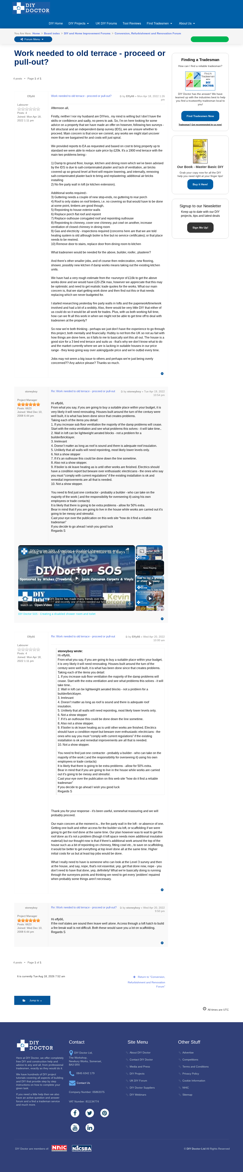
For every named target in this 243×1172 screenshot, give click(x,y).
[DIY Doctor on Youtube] (75, 1127)
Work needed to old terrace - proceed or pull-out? (89, 57)
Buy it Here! (200, 184)
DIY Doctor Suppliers (142, 1087)
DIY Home (56, 23)
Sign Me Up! (200, 227)
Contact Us (83, 1082)
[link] (24, 551)
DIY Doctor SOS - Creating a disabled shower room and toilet (76, 551)
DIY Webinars (138, 1094)
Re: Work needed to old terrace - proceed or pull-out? (84, 907)
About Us (185, 23)
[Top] (162, 373)
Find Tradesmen (158, 23)
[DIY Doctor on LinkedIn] (90, 1127)
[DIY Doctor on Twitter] (90, 1113)
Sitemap (187, 1094)
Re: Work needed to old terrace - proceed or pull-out (83, 391)
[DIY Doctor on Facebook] (75, 1113)
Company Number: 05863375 (87, 1091)
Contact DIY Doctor (141, 1059)
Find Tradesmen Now (200, 116)
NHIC (185, 1087)
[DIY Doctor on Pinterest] (104, 1113)
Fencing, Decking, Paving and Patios (91, 46)
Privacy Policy (190, 1073)
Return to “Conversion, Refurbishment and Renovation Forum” (146, 981)
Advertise (188, 1052)
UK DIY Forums (106, 23)
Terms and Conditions (195, 1066)
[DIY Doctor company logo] (35, 1045)
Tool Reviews (132, 23)
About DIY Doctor (140, 1052)
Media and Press (140, 1066)
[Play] (150, 583)
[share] (127, 549)
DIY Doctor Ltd (196, 1148)
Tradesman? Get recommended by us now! (200, 124)
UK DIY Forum (138, 1080)
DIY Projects (77, 23)
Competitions (190, 1059)
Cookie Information (193, 1080)
